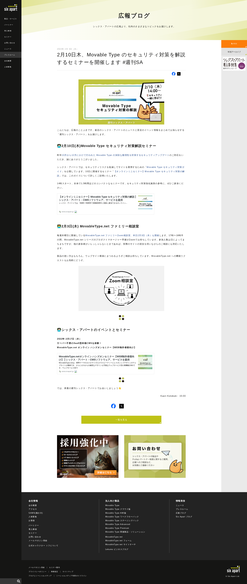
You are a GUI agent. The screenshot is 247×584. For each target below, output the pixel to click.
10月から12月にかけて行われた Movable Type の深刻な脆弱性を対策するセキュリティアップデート (115, 155)
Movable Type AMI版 (115, 513)
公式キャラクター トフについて (43, 546)
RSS (235, 44)
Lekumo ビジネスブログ (117, 549)
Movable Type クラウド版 (118, 509)
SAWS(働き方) (36, 513)
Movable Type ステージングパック (122, 520)
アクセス (33, 509)
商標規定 (54, 571)
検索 (18, 581)
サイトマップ (68, 571)
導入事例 (7, 31)
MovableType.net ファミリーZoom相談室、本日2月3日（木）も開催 (122, 235)
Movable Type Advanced (117, 524)
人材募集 (7, 67)
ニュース (7, 49)
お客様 (32, 520)
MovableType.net (114, 537)
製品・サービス (10, 19)
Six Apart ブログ (184, 517)
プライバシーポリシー (37, 571)
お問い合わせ (9, 43)
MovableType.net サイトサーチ (120, 544)
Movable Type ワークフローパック (122, 517)
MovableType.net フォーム (118, 540)
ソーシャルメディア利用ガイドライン (71, 576)
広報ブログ (181, 513)
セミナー (7, 37)
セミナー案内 (54, 567)
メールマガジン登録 (38, 540)
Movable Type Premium (117, 528)
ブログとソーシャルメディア (40, 576)
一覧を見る (121, 419)
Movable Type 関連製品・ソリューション (125, 532)
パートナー (8, 25)
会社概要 (7, 61)
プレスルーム (9, 55)
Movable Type (112, 505)
